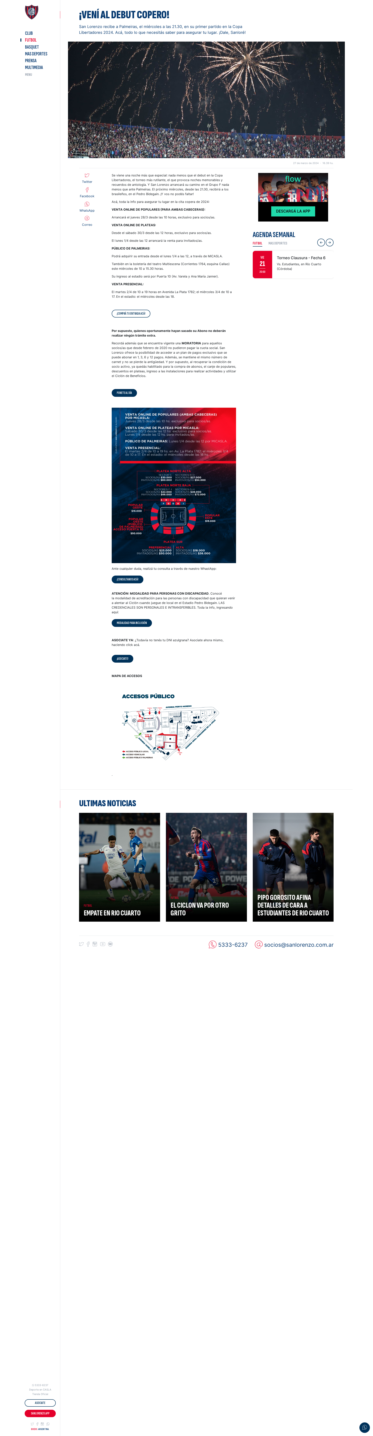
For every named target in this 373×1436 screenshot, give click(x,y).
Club (29, 33)
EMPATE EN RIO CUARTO (112, 913)
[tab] (259, 243)
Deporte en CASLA (40, 1389)
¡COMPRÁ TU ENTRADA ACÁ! (131, 313)
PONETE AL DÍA (124, 393)
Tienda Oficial (40, 1394)
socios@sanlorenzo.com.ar (299, 944)
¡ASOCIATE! (122, 659)
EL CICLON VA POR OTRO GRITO (200, 909)
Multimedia (34, 67)
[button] (32, 1424)
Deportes (36, 53)
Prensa (31, 60)
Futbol (31, 40)
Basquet (32, 47)
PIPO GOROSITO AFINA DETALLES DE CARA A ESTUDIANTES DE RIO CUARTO (293, 905)
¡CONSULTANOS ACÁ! (127, 579)
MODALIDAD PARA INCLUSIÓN (132, 623)
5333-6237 (41, 1385)
